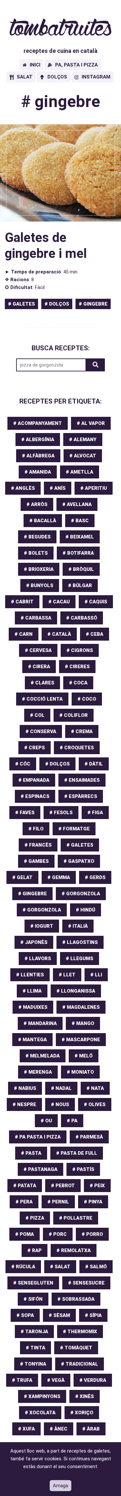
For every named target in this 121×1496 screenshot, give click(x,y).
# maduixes (32, 1007)
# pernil (58, 1202)
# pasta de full (76, 1153)
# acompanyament (37, 423)
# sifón (33, 1299)
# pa (72, 1121)
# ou (46, 1121)
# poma (24, 1234)
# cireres (77, 667)
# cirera (39, 667)
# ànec (58, 1429)
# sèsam (59, 1315)
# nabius (25, 1088)
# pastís (83, 1169)
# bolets (36, 553)
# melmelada (42, 1056)
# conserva (40, 731)
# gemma (58, 877)
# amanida (38, 472)
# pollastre (75, 1218)
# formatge (74, 829)
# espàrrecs (80, 796)
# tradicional (79, 1364)
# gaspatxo (79, 861)
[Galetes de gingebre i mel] (60, 173)
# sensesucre (86, 1283)
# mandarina (40, 1023)
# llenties (30, 975)
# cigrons (79, 650)
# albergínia (37, 439)
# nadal (61, 1088)
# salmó (96, 1267)
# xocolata (40, 1413)
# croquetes (77, 748)
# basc (80, 521)
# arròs (36, 504)
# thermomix (80, 1331)
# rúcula (23, 1267)
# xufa (26, 1429)
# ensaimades (82, 780)
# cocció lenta (42, 699)
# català (59, 634)
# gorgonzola (81, 894)
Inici (35, 65)
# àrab (91, 1429)
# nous (60, 1104)
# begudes (37, 537)
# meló (84, 1056)
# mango (83, 1023)
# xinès (84, 1396)
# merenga (38, 1072)
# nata (95, 1088)
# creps (34, 748)
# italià (78, 926)
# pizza (34, 1218)
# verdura (92, 1380)
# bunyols (39, 585)
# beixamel (80, 537)
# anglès (23, 488)
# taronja (34, 1331)
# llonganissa (75, 991)
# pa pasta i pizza (38, 1137)
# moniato (80, 1072)
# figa (95, 812)
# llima (32, 991)
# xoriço (81, 1413)
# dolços (57, 304)
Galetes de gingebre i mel (46, 245)
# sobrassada (76, 1299)
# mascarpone (81, 1040)
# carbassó (81, 618)
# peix (97, 1185)
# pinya (93, 1202)
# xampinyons (42, 1396)
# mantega (32, 1040)
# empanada (33, 780)
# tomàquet (76, 1348)
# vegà (56, 1380)
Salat (25, 77)
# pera (24, 1202)
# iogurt (41, 926)
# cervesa (38, 650)
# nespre (24, 1104)
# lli (96, 975)
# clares (42, 683)
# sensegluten (33, 1283)
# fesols (61, 812)
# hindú (85, 910)
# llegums (79, 958)
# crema (82, 731)
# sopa (25, 1315)
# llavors (38, 958)
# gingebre (93, 304)
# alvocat (82, 456)
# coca (78, 683)
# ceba (94, 634)
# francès (38, 845)
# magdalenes (81, 1007)
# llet (67, 975)
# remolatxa (73, 1250)
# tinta (35, 1348)
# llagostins (80, 942)
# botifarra (78, 553)
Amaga (60, 1486)
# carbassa (36, 618)
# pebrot (63, 1185)
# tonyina (33, 1364)
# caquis (96, 602)
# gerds (95, 877)
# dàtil (94, 764)
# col (37, 715)
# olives (95, 1104)
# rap (34, 1250)
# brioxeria (39, 569)
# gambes (36, 861)
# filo (36, 829)
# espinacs (35, 796)
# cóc (22, 764)
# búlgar (80, 585)
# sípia (93, 1315)
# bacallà (42, 521)
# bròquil (81, 569)
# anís (58, 488)
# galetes (21, 304)
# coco (86, 699)
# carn (24, 634)
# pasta (31, 1153)
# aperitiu (93, 488)
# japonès (33, 942)
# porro (92, 1234)
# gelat (22, 877)
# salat (60, 1267)
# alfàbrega (38, 456)
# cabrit (22, 602)
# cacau (59, 602)
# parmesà (89, 1137)
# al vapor (91, 423)
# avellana (77, 504)
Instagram (96, 77)
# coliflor (73, 715)
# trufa (22, 1380)
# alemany (82, 439)
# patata (24, 1185)
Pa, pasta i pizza (76, 65)
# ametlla (79, 472)
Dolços (57, 77)
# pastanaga (40, 1169)
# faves (25, 812)
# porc (58, 1234)
